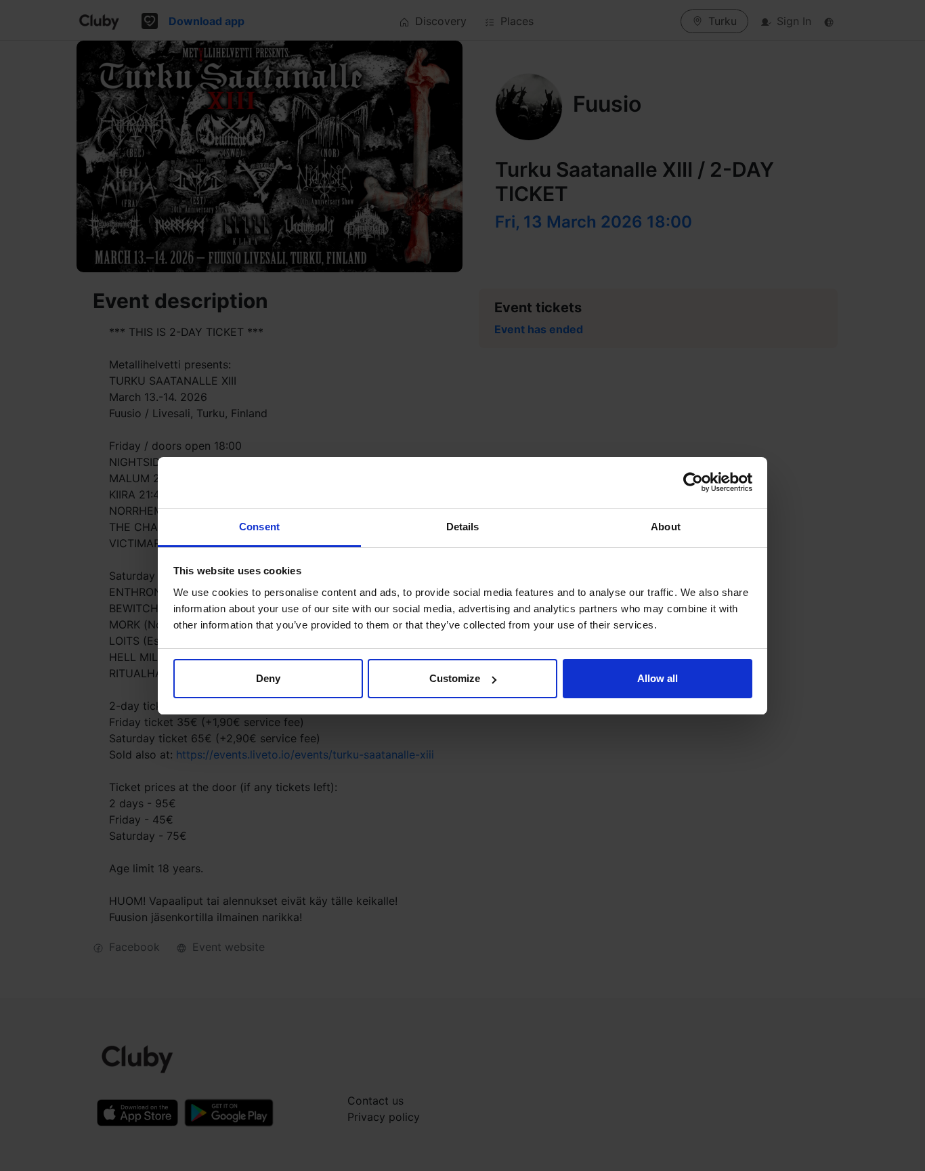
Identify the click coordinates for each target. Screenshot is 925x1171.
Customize (454, 678)
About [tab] (666, 526)
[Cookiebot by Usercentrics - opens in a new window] (693, 482)
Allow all (657, 678)
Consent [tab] (259, 526)
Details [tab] (462, 526)
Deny (268, 678)
